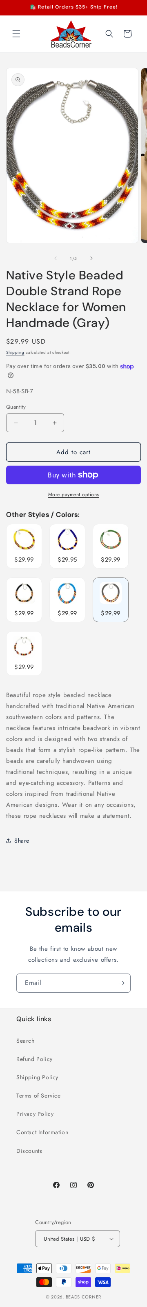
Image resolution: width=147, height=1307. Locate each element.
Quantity (16, 407)
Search (25, 1041)
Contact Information (42, 1132)
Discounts (29, 1151)
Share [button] (21, 840)
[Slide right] (91, 258)
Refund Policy (34, 1059)
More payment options (73, 494)
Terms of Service (38, 1095)
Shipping (15, 352)
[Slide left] (56, 258)
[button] (16, 34)
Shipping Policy (37, 1077)
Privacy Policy (34, 1114)
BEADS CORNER (83, 1297)
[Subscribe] (121, 983)
